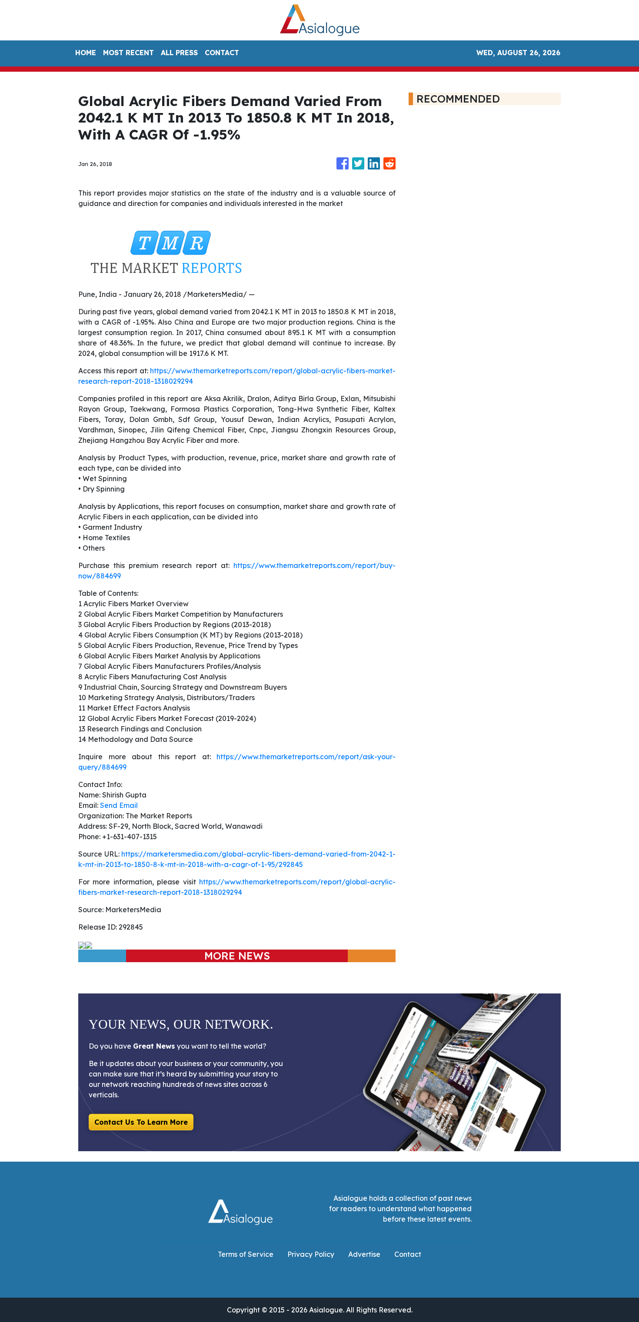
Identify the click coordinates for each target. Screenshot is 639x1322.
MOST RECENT (128, 52)
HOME (85, 52)
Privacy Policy (310, 1254)
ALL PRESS (179, 52)
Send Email (119, 805)
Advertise (364, 1254)
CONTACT (222, 52)
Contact (407, 1254)
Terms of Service (245, 1254)
